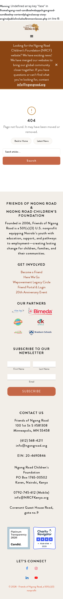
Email (31, 381)
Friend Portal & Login (32, 287)
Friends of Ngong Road (31, 27)
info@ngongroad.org (31, 84)
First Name (18, 369)
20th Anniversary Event (31, 292)
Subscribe (31, 391)
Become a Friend (31, 272)
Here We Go (31, 277)
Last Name (44, 369)
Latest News (43, 141)
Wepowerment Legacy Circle (31, 282)
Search (31, 161)
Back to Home (21, 141)
